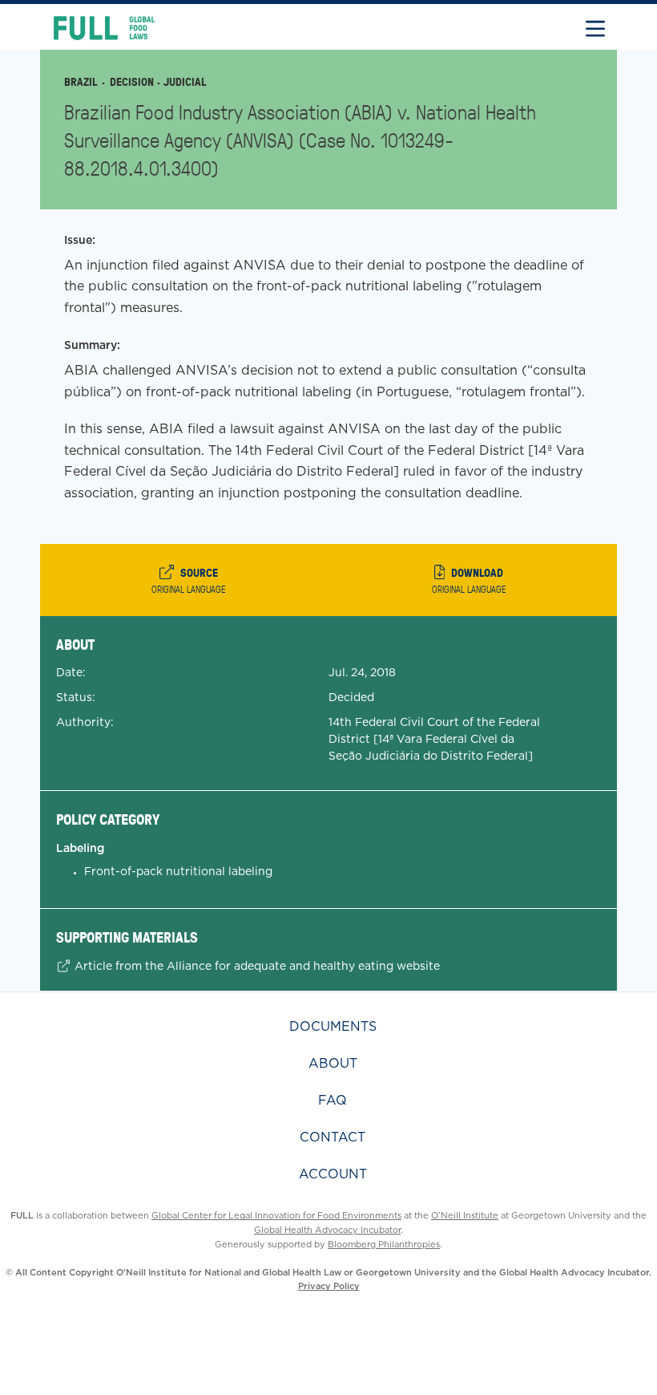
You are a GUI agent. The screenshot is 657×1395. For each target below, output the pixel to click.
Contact (332, 1137)
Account (333, 1174)
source (188, 580)
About (332, 1063)
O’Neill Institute (464, 1215)
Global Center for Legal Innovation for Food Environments (276, 1215)
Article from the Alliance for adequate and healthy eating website (255, 965)
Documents (333, 1026)
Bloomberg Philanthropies (384, 1244)
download (469, 580)
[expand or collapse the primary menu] (595, 27)
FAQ (332, 1100)
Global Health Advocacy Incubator (327, 1229)
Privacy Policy (329, 1286)
